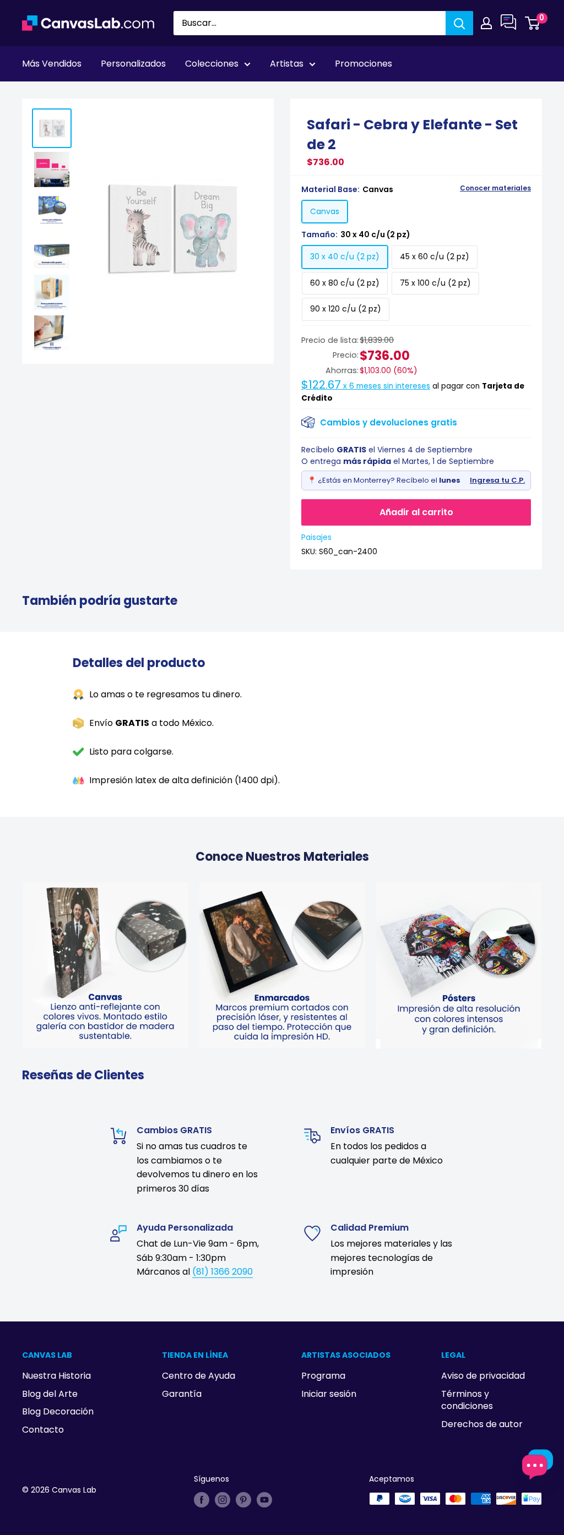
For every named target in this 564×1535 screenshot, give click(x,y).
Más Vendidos (52, 63)
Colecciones (211, 63)
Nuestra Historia (56, 1375)
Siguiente (516, 94)
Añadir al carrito (416, 512)
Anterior (461, 94)
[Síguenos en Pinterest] (243, 1499)
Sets (61, 94)
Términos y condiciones (467, 1399)
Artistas (286, 63)
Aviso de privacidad (483, 1375)
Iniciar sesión (328, 1393)
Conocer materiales (495, 188)
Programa (323, 1375)
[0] (533, 23)
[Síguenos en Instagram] (222, 1499)
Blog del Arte (50, 1393)
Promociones (363, 63)
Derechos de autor (482, 1424)
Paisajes (316, 537)
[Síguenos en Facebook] (201, 1499)
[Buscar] (459, 23)
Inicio (32, 94)
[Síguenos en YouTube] (264, 1499)
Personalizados (133, 63)
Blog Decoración (58, 1411)
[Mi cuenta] (486, 23)
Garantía (182, 1393)
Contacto (43, 1429)
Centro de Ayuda (198, 1375)
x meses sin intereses (365, 386)
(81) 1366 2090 (222, 1271)
